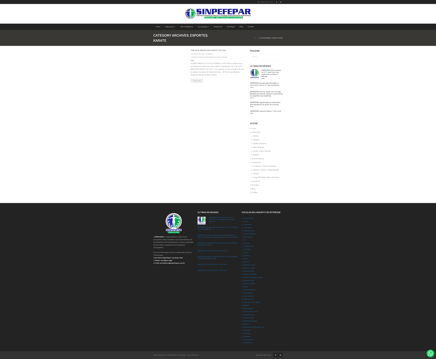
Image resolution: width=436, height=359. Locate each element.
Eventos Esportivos (209, 57)
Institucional (256, 132)
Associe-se (256, 181)
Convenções (256, 162)
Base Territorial (258, 147)
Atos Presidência (258, 159)
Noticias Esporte (221, 57)
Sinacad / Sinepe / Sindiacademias (266, 170)
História (256, 136)
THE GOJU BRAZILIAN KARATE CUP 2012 (208, 50)
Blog (253, 189)
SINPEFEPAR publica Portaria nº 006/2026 (265, 111)
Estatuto (256, 155)
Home (256, 38)
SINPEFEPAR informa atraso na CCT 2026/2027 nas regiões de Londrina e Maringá (271, 73)
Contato (254, 192)
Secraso (256, 174)
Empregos (255, 185)
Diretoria (256, 140)
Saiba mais (197, 81)
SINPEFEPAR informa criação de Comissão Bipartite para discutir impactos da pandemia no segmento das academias (266, 94)
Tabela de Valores (259, 143)
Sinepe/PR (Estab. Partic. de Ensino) (266, 177)
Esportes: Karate (197, 57)
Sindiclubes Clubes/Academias (264, 166)
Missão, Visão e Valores (262, 151)
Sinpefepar (209, 54)
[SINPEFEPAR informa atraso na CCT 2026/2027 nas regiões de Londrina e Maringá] (254, 73)
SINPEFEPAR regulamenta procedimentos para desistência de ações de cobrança (265, 103)
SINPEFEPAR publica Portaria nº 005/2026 (212, 264)
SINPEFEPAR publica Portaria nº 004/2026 (212, 270)
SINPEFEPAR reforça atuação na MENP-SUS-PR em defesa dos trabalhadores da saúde (217, 257)
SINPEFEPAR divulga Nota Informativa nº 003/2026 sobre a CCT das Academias (264, 84)
